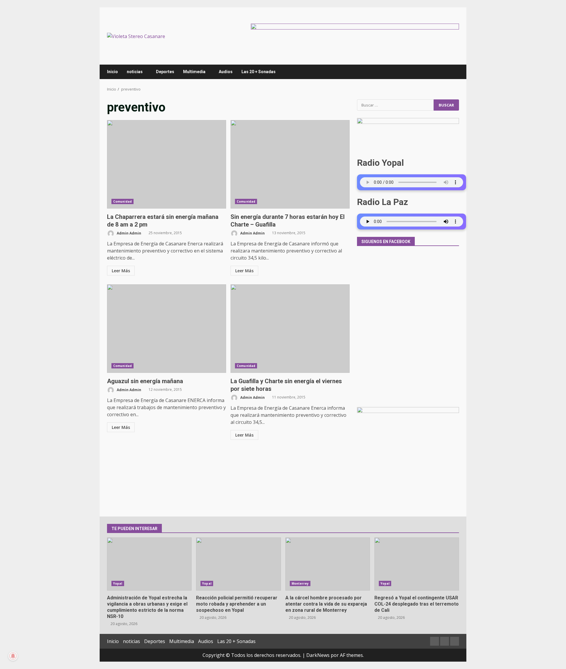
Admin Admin (128, 232)
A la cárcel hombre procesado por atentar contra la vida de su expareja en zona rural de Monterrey (327, 564)
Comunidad (122, 201)
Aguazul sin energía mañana (166, 328)
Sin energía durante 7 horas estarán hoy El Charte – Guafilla (290, 164)
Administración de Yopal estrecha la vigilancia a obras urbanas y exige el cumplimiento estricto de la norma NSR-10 (149, 564)
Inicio (112, 71)
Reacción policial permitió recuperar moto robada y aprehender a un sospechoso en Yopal (238, 564)
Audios (226, 71)
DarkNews (318, 655)
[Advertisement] (355, 35)
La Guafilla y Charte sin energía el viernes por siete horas (290, 328)
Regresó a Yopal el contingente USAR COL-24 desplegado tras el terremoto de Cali (416, 564)
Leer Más (121, 270)
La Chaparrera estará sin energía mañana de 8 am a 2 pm (166, 164)
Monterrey (300, 583)
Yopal (117, 583)
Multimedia (194, 71)
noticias (135, 71)
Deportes (165, 71)
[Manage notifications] (13, 656)
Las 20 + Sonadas (258, 71)
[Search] (451, 71)
